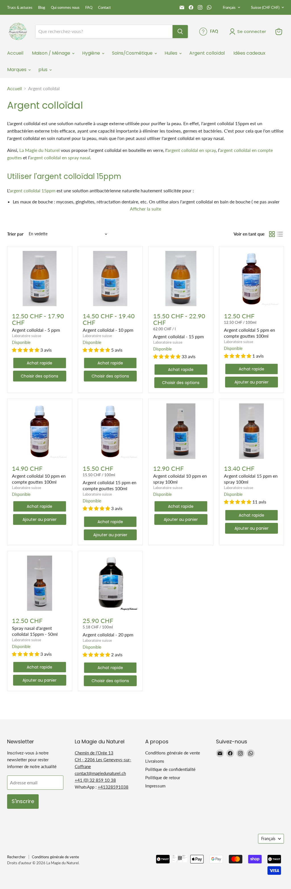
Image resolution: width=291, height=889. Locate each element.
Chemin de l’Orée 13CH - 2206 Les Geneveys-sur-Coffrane (103, 759)
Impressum (155, 785)
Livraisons (154, 761)
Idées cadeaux (249, 53)
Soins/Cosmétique (133, 53)
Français (229, 7)
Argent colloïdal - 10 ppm (108, 330)
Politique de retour (162, 777)
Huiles (171, 53)
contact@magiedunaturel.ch (100, 773)
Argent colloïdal (207, 53)
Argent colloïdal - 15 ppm (178, 336)
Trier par (15, 234)
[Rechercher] (180, 31)
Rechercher (16, 857)
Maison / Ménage (51, 53)
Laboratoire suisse (26, 335)
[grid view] (272, 234)
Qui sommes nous (65, 7)
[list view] (280, 234)
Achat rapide (39, 363)
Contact (104, 7)
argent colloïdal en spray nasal (60, 157)
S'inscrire (23, 801)
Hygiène (91, 53)
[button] (26, 349)
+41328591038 (113, 786)
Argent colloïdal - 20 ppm (108, 634)
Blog (41, 7)
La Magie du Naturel (39, 150)
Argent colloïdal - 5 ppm (36, 330)
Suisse (265, 7)
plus (43, 69)
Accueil (15, 53)
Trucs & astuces (19, 7)
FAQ (88, 7)
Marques (17, 69)
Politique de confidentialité (170, 769)
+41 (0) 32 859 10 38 (95, 780)
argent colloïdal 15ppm (32, 190)
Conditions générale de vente (172, 752)
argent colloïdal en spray (191, 150)
